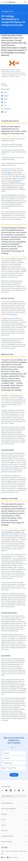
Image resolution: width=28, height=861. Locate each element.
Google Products (22, 851)
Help (2, 853)
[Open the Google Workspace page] (9, 2)
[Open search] (25, 2)
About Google (13, 851)
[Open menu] (2, 2)
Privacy (3, 851)
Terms (7, 851)
